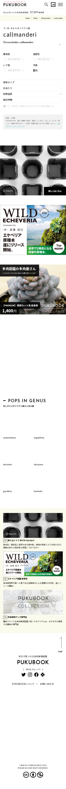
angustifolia (39, 437)
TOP (60, 651)
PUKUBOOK (15, 5)
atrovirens (7, 464)
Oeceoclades (45, 18)
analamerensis (9, 437)
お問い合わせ (47, 683)
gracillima (7, 491)
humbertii (38, 491)
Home (27, 18)
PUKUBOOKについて (23, 683)
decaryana (38, 464)
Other (35, 18)
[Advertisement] (33, 357)
